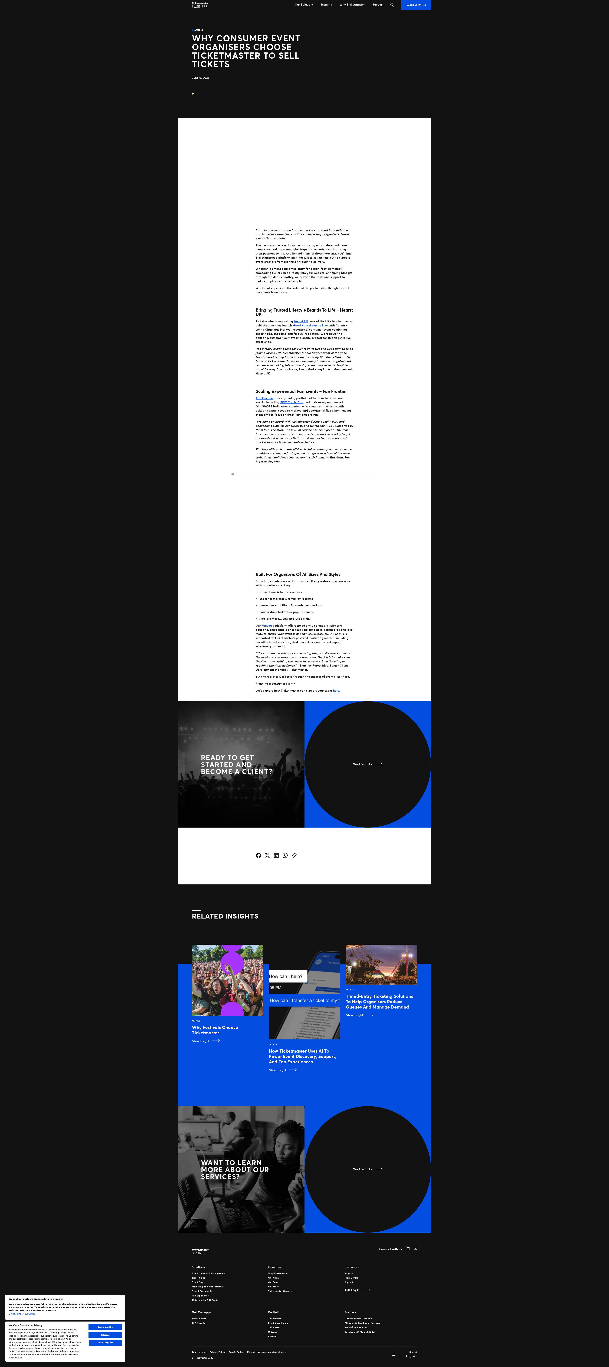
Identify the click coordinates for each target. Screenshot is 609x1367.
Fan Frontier (264, 398)
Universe (268, 625)
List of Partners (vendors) (22, 1313)
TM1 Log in (352, 1290)
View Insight (201, 1041)
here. (336, 690)
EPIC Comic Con (291, 402)
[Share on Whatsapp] (285, 856)
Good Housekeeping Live (310, 325)
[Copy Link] (294, 856)
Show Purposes (105, 1342)
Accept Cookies (105, 1327)
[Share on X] (267, 856)
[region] (65, 1328)
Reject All (105, 1334)
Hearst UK (301, 321)
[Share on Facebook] (258, 856)
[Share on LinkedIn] (276, 856)
